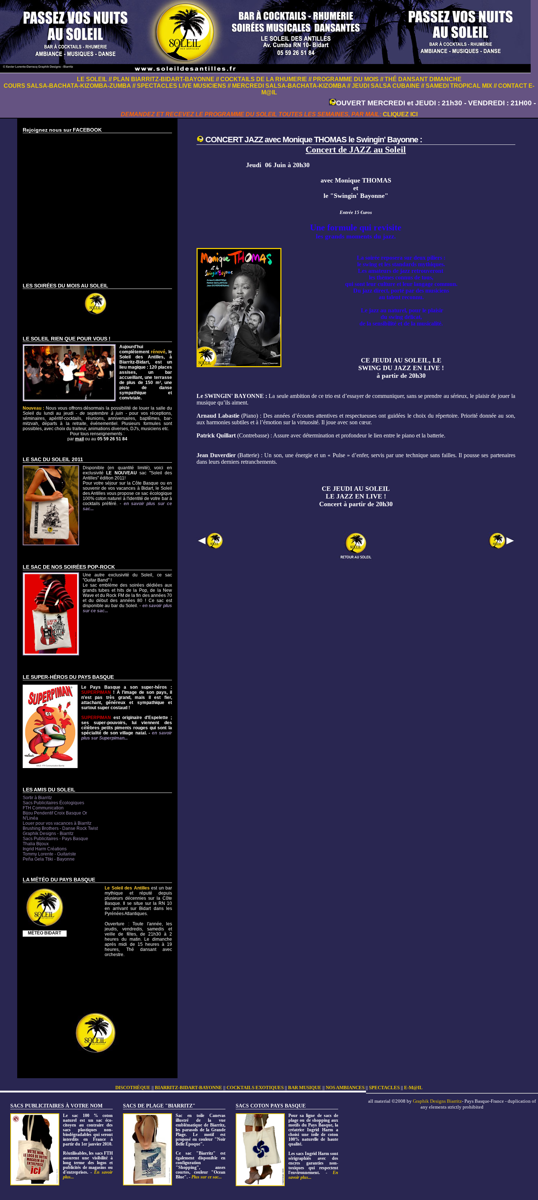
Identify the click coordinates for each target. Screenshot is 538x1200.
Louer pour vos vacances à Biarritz (57, 823)
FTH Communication (43, 807)
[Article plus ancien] (501, 548)
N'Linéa (30, 818)
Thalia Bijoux (36, 843)
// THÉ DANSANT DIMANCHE (421, 79)
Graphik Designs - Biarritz (48, 833)
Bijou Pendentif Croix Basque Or (55, 813)
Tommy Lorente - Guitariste (49, 854)
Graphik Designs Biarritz (437, 1101)
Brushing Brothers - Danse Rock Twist (60, 828)
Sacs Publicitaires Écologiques (53, 802)
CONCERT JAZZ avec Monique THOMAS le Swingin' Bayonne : (313, 139)
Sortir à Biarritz (37, 797)
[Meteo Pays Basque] (45, 927)
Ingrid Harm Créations (45, 848)
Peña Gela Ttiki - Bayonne (49, 859)
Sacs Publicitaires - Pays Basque (55, 838)
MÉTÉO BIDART (44, 933)
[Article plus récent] (210, 548)
